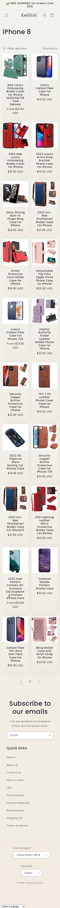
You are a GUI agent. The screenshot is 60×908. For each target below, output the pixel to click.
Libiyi (40, 882)
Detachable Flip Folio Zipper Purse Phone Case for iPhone (44, 277)
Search (11, 757)
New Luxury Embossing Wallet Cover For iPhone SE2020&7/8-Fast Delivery (15, 94)
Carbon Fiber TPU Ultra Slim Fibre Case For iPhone (15, 654)
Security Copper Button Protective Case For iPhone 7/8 (44, 463)
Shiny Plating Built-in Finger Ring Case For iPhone (15, 219)
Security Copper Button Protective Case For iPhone (15, 402)
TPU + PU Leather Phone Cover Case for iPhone (45, 400)
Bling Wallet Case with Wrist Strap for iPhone (44, 652)
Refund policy (15, 810)
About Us (12, 765)
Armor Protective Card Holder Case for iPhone (15, 277)
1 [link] (21, 681)
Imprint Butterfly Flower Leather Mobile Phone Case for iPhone (44, 339)
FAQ (9, 787)
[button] (6, 15)
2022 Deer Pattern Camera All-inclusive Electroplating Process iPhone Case (15, 588)
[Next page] (39, 681)
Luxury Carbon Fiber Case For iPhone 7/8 (15, 334)
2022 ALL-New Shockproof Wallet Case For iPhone (44, 219)
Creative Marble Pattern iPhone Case (45, 583)
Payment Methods (18, 803)
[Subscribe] (49, 735)
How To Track (15, 780)
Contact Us (14, 772)
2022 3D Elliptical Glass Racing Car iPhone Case (15, 462)
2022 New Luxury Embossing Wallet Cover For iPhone (15, 160)
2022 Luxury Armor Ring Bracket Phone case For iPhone (44, 160)
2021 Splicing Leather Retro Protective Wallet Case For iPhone (44, 525)
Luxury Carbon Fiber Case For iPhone (45, 89)
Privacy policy (15, 795)
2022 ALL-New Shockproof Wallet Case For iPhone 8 (15, 524)
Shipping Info (15, 818)
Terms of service (17, 825)
